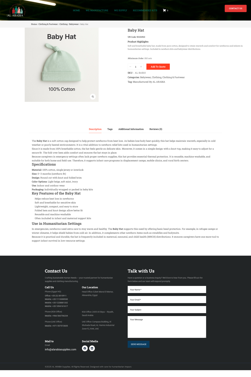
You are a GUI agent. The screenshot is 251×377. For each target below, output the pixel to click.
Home (34, 24)
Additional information (131, 129)
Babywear (74, 24)
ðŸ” (93, 97)
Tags (110, 129)
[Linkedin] (92, 348)
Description (95, 129)
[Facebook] (85, 348)
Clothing (63, 24)
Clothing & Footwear (48, 24)
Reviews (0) (155, 129)
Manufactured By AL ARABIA (149, 81)
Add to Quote (158, 66)
